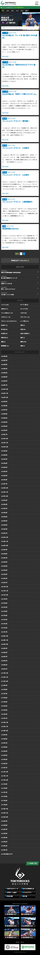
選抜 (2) (3, 341)
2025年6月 (4, 414)
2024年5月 (4, 467)
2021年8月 (4, 603)
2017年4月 (4, 804)
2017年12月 (4, 772)
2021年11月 (4, 591)
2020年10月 (4, 644)
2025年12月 (4, 389)
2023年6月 (4, 512)
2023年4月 (4, 521)
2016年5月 (4, 833)
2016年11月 (4, 813)
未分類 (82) (4, 333)
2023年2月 (4, 529)
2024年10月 (4, 447)
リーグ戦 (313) (24, 321)
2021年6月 (4, 611)
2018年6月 (4, 747)
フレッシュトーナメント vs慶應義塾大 (17, 202)
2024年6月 (4, 463)
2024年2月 (4, 479)
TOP (3, 28)
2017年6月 (4, 796)
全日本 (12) (4, 325)
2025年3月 (4, 426)
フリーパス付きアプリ (8, 7)
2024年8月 (4, 455)
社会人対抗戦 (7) (25, 333)
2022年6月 (4, 562)
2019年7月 (4, 693)
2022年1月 (4, 582)
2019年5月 (4, 702)
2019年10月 (4, 681)
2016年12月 (4, 809)
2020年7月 (4, 656)
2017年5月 (4, 800)
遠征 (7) (22, 337)
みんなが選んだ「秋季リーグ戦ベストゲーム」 (19, 94)
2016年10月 (4, 817)
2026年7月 (4, 360)
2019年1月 (4, 718)
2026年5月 (4, 368)
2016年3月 (4, 841)
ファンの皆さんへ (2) (7, 313)
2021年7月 (4, 607)
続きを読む (5, 56)
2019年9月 (4, 685)
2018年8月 (4, 739)
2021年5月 (4, 615)
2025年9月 (4, 401)
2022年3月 (4, 574)
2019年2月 (4, 714)
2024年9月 (4, 451)
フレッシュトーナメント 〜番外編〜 (15, 121)
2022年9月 (4, 549)
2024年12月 (4, 438)
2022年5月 (4, 566)
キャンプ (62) (24, 309)
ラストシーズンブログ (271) (9, 321)
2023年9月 (4, 500)
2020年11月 (4, 640)
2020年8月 (4, 652)
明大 (3, 10)
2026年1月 (4, 385)
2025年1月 (4, 434)
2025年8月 (4, 405)
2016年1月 (4, 850)
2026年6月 (4, 364)
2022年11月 (4, 541)
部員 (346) (23, 341)
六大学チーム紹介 (11, 892)
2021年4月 (4, 619)
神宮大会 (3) (4, 337)
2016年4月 (4, 837)
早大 (22, 10)
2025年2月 (4, 430)
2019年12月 (4, 673)
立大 (17, 10)
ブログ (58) (23, 313)
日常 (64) (22, 329)
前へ (17, 254)
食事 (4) (22, 346)
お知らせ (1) (4, 309)
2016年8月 (4, 825)
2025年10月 (4, 397)
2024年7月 (4, 459)
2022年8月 (4, 553)
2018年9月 (4, 734)
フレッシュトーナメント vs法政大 (15, 148)
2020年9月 (4, 648)
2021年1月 (4, 632)
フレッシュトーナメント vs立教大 (15, 175)
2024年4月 (4, 471)
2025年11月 (4, 393)
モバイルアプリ (26, 892)
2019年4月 (4, 706)
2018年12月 (4, 722)
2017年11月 (4, 776)
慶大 (27, 10)
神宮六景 (24, 896)
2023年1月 (4, 533)
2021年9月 (4, 599)
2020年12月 (4, 636)
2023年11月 (4, 492)
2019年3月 (4, 710)
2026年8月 (4, 356)
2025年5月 (4, 418)
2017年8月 (4, 788)
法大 (8, 10)
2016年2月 (4, 846)
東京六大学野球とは (27, 889)
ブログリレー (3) (5, 317)
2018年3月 (4, 759)
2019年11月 (4, 677)
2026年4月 (4, 372)
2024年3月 (4, 475)
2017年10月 (4, 780)
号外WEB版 (9, 896)
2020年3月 (4, 660)
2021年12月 (4, 586)
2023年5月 (4, 516)
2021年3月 (4, 623)
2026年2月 (4, 381)
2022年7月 (4, 558)
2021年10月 (4, 595)
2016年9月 (4, 821)
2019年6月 (4, 697)
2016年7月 (4, 829)
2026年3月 (4, 377)
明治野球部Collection (10, 229)
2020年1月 (4, 669)
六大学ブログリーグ (11, 889)
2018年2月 (4, 763)
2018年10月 (4, 730)
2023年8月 (4, 504)
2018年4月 (4, 755)
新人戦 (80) (4, 329)
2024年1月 (4, 484)
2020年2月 (4, 665)
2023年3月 (4, 525)
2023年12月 (4, 488)
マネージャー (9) (24, 317)
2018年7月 (4, 743)
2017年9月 (4, 784)
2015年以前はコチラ (7, 854)
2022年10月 (4, 545)
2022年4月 (4, 570)
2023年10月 (4, 496)
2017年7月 (4, 792)
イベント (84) (5, 304)
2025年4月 (4, 422)
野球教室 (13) (5, 346)
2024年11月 (4, 442)
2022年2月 (4, 578)
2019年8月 (4, 689)
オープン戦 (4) (24, 304)
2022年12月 (4, 537)
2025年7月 (4, 410)
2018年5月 (4, 751)
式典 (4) (22, 325)
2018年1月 (4, 767)
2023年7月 (4, 508)
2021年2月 (4, 628)
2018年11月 (4, 726)
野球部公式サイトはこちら (19, 260)
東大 (12, 10)
